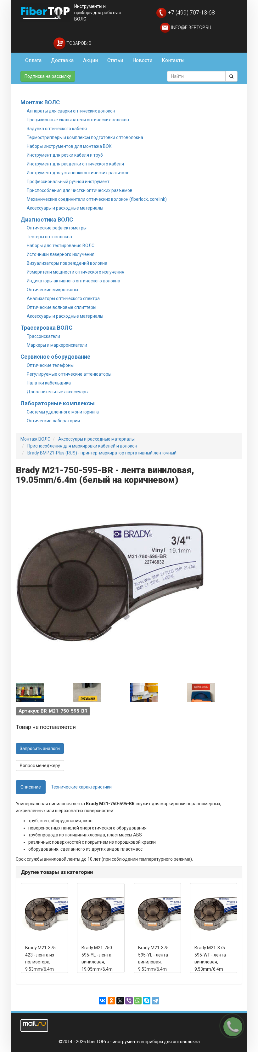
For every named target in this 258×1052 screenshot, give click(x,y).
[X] (120, 1000)
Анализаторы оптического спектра (63, 298)
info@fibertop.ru (190, 27)
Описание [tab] (30, 786)
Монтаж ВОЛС (40, 102)
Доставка (62, 60)
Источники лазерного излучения (60, 254)
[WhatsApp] (138, 1000)
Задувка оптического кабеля (57, 128)
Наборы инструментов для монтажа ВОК (69, 146)
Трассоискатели (43, 336)
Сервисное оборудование (55, 356)
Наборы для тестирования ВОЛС (60, 245)
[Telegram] (155, 1000)
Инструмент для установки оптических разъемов (78, 172)
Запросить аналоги (40, 748)
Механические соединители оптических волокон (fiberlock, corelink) (97, 199)
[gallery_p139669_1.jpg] (30, 693)
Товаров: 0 (78, 43)
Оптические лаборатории (53, 420)
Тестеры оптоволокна (49, 236)
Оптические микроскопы (52, 289)
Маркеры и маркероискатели (57, 345)
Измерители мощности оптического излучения (75, 272)
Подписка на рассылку (48, 76)
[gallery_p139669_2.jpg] (87, 693)
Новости (142, 60)
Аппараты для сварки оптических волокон (71, 110)
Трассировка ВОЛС (46, 327)
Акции (90, 60)
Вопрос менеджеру (40, 765)
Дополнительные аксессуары (57, 391)
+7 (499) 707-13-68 (190, 12)
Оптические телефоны (50, 365)
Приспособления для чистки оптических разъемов (79, 190)
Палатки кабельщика (49, 382)
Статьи (115, 60)
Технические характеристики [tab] (81, 786)
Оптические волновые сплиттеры (61, 307)
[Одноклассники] (111, 1000)
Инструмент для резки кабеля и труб (65, 155)
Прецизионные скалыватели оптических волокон (78, 119)
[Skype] (146, 1000)
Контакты (173, 60)
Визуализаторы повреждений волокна (67, 263)
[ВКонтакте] (102, 1000)
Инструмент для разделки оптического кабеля (75, 163)
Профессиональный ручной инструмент (68, 181)
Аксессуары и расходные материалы (65, 208)
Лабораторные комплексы (57, 403)
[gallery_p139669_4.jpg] (201, 693)
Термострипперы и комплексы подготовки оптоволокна (85, 137)
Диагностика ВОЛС (46, 219)
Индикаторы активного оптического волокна (73, 280)
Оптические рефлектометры (57, 227)
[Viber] (129, 1000)
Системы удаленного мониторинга (63, 411)
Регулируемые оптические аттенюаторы (69, 374)
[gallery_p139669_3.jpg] (144, 693)
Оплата (33, 60)
